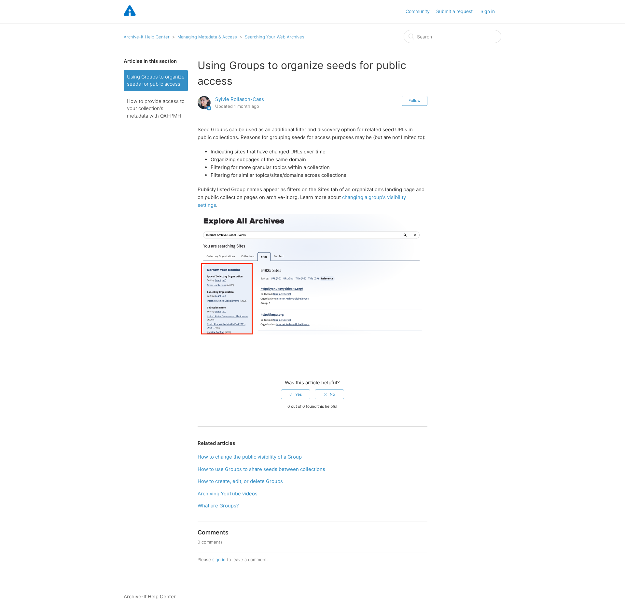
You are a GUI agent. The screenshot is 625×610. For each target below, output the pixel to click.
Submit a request (454, 11)
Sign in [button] (487, 11)
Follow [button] (415, 100)
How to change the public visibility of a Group (250, 457)
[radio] (295, 394)
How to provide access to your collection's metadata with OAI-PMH (156, 108)
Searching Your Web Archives (274, 36)
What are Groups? (218, 506)
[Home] (130, 15)
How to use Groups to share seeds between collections (261, 469)
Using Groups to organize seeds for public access (156, 80)
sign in (219, 559)
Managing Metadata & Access (207, 36)
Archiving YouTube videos (227, 493)
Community (418, 11)
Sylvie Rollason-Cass (239, 99)
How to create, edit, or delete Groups (240, 481)
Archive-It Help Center (147, 36)
